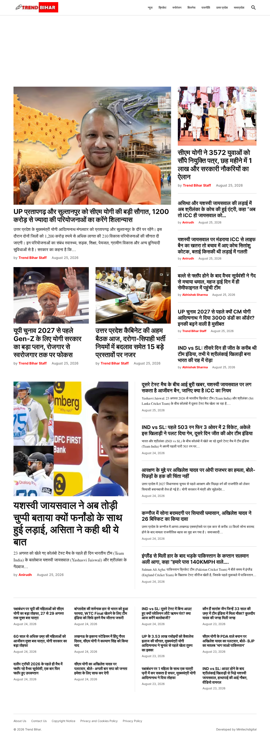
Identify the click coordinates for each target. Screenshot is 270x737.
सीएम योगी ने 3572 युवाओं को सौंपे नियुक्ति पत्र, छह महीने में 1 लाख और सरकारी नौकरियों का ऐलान (215, 164)
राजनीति (205, 7)
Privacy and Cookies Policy (99, 721)
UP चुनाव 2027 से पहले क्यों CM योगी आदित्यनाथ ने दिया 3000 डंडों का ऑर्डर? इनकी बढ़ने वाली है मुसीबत (216, 318)
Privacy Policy (132, 721)
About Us (20, 721)
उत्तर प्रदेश (222, 7)
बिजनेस (191, 7)
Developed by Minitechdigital (236, 729)
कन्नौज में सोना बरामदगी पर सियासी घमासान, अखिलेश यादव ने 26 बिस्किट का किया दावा (196, 516)
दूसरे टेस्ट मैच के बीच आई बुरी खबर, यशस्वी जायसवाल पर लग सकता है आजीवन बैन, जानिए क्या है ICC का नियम (196, 387)
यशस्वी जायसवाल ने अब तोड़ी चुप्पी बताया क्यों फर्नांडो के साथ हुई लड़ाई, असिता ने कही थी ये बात (68, 523)
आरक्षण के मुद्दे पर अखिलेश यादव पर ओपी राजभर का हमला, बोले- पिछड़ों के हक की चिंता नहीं (198, 473)
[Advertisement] (135, 48)
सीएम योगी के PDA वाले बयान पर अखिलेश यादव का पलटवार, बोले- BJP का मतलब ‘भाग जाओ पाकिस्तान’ (228, 641)
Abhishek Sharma (195, 294)
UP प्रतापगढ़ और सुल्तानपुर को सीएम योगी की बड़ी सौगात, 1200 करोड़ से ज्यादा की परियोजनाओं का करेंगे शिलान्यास (91, 215)
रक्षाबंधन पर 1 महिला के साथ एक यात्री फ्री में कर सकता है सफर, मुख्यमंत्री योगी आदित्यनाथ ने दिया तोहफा (169, 673)
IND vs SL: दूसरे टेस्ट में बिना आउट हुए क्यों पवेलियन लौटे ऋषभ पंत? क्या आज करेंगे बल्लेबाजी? (167, 613)
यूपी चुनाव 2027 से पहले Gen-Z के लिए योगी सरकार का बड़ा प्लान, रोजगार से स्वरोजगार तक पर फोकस (47, 342)
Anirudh (188, 222)
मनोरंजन (177, 7)
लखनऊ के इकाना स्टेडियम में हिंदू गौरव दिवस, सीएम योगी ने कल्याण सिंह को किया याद (101, 641)
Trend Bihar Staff (33, 258)
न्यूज (150, 7)
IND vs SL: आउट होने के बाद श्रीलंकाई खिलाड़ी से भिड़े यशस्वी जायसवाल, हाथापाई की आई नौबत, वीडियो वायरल (224, 675)
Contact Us (39, 721)
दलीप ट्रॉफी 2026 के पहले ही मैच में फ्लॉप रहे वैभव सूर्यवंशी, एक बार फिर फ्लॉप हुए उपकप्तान (38, 668)
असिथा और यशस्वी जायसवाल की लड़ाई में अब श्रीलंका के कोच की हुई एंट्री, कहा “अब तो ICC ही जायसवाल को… (216, 209)
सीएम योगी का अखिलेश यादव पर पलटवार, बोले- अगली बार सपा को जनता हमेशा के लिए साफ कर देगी (100, 668)
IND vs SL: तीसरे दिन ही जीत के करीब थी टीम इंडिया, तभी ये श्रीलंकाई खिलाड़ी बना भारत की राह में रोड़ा (217, 354)
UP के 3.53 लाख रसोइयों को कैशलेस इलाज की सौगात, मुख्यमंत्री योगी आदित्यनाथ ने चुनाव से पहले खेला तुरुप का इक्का (167, 643)
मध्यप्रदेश (239, 7)
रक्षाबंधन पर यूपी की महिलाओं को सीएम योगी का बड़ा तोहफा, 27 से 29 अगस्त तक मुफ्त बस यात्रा (39, 613)
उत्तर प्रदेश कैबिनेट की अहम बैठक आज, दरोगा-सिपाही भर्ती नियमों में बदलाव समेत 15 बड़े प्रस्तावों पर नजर (130, 342)
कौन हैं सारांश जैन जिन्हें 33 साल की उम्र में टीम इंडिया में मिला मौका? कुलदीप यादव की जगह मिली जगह (228, 613)
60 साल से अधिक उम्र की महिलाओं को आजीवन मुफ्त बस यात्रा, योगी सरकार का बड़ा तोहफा (40, 641)
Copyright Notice (63, 721)
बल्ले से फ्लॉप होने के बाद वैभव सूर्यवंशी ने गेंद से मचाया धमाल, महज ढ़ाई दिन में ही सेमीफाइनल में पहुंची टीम (217, 282)
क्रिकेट (162, 7)
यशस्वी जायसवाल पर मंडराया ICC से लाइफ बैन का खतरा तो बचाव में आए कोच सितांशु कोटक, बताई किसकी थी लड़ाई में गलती (217, 245)
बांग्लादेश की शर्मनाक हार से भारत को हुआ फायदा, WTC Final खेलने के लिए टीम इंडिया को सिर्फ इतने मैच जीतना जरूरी (101, 613)
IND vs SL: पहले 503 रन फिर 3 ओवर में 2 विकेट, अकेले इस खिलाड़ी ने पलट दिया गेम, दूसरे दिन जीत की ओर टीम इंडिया (197, 430)
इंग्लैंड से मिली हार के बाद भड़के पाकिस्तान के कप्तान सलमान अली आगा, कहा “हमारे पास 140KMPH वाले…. (195, 559)
